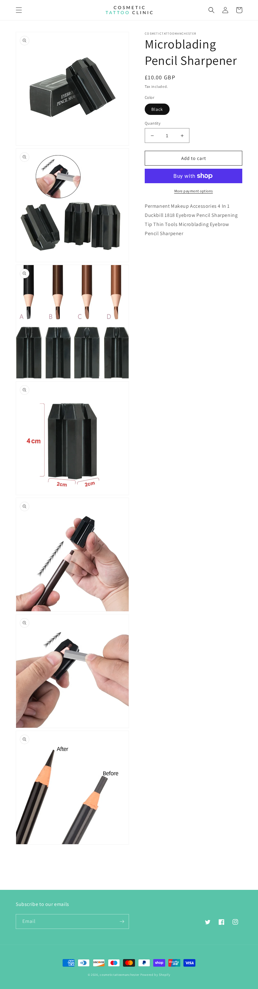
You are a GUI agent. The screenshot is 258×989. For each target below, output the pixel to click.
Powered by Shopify (155, 975)
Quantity (152, 123)
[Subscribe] (122, 921)
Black (157, 109)
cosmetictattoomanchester (119, 975)
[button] (19, 10)
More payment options (193, 191)
